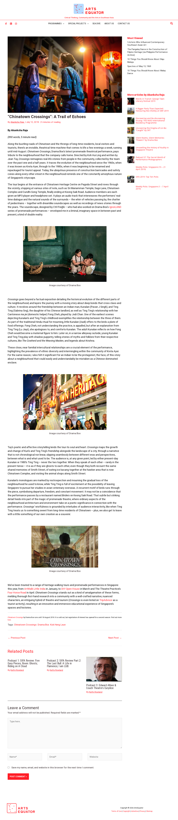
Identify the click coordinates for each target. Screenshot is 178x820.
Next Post (115, 637)
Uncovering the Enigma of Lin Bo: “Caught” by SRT (151, 129)
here (9, 620)
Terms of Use (116, 811)
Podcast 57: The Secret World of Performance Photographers (150, 158)
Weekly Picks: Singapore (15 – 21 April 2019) (151, 168)
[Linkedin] (11, 24)
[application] (63, 23)
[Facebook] (6, 24)
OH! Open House (70, 588)
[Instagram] (16, 24)
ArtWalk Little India (34, 588)
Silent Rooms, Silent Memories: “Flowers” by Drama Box (150, 138)
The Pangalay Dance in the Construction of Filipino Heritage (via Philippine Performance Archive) (147, 52)
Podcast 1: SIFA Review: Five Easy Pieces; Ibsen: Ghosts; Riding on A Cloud (24, 663)
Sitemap (149, 811)
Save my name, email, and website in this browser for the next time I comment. (52, 767)
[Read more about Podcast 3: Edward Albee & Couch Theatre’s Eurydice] (104, 669)
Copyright (126, 811)
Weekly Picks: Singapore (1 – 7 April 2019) (152, 187)
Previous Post (16, 637)
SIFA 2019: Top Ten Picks (147, 176)
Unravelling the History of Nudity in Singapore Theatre (152, 148)
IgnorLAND (115, 207)
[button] (171, 23)
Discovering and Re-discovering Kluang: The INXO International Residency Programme (150, 120)
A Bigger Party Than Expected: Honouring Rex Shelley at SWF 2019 (152, 109)
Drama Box (43, 624)
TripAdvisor (105, 600)
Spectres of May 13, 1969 (139, 66)
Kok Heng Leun (58, 624)
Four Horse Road (17, 592)
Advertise (134, 811)
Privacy (142, 811)
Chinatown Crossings (25, 624)
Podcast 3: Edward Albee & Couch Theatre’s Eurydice (101, 687)
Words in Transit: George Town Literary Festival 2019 (150, 99)
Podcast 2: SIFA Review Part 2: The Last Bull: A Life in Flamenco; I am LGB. (64, 663)
